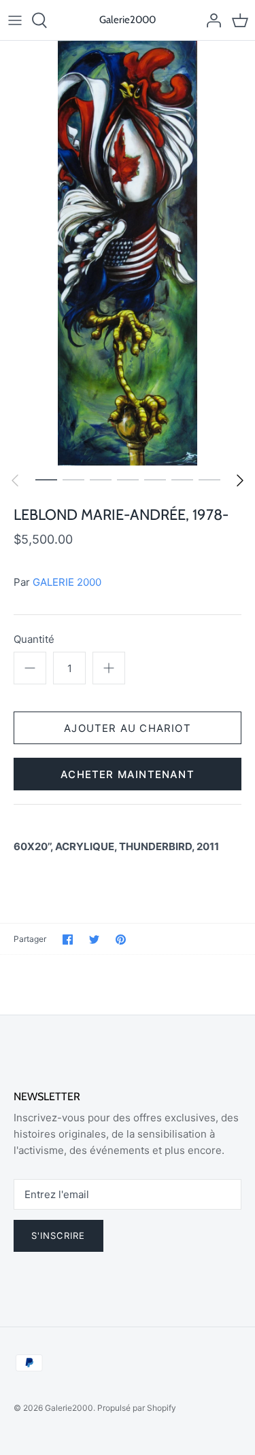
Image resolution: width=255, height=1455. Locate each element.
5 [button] (155, 479)
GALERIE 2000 (67, 582)
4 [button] (127, 479)
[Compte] (210, 20)
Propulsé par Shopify (136, 1408)
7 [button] (209, 479)
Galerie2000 (69, 1408)
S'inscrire (58, 1235)
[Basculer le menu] (15, 20)
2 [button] (73, 479)
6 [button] (182, 479)
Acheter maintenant (127, 774)
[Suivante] (240, 480)
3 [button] (100, 479)
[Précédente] (15, 480)
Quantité (34, 639)
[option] (127, 253)
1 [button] (46, 479)
